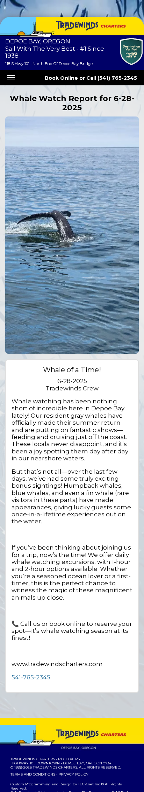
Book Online (61, 78)
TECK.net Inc (89, 784)
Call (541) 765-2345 (111, 78)
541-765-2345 (31, 677)
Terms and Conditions (32, 774)
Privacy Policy (73, 774)
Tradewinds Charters (32, 759)
